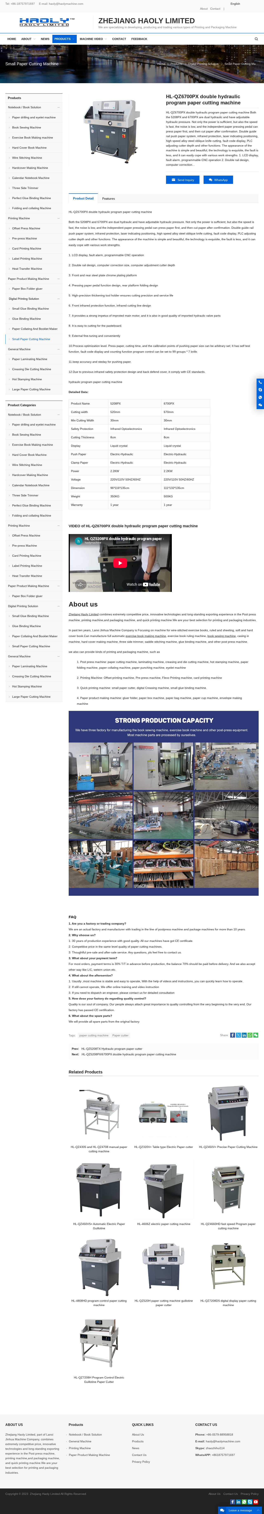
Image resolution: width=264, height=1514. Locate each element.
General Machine (19, 349)
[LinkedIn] (238, 1503)
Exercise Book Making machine (32, 137)
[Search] (256, 39)
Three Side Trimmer (25, 188)
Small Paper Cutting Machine (32, 64)
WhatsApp (221, 180)
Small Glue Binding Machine (30, 308)
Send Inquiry (186, 180)
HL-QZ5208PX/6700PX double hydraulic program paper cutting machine (129, 1054)
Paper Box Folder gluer (27, 288)
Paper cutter (120, 1035)
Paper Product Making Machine (28, 278)
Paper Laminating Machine (29, 359)
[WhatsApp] (244, 1503)
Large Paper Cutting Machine (31, 389)
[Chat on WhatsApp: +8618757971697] (260, 397)
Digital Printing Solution (203, 63)
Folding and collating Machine (31, 208)
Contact (215, 8)
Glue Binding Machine (26, 318)
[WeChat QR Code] (260, 405)
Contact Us (139, 1455)
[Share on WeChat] (256, 1036)
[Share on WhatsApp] (250, 1036)
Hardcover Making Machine (30, 167)
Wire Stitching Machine (27, 157)
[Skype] (250, 1503)
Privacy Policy (141, 1461)
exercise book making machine (146, 636)
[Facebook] (233, 1503)
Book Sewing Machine (26, 127)
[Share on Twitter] (238, 1036)
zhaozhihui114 (215, 1448)
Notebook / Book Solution (24, 107)
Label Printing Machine (27, 258)
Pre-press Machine (24, 238)
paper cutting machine (93, 1035)
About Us (138, 1434)
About (204, 8)
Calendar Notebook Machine (31, 178)
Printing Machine (19, 218)
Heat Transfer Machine (27, 268)
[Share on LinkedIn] (244, 1036)
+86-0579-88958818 (219, 1434)
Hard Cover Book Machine (29, 147)
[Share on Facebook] (233, 1036)
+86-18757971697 (23, 3)
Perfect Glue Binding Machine (31, 198)
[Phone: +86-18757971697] (260, 382)
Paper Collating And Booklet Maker (35, 328)
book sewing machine (221, 636)
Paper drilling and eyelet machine (34, 117)
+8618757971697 (223, 1455)
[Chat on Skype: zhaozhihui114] (260, 390)
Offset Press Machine (26, 228)
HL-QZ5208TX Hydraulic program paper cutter (111, 1048)
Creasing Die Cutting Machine (31, 369)
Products (176, 63)
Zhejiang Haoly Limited (84, 614)
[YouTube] (256, 1503)
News (135, 1448)
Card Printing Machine (26, 248)
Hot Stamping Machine (27, 379)
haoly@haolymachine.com (66, 3)
